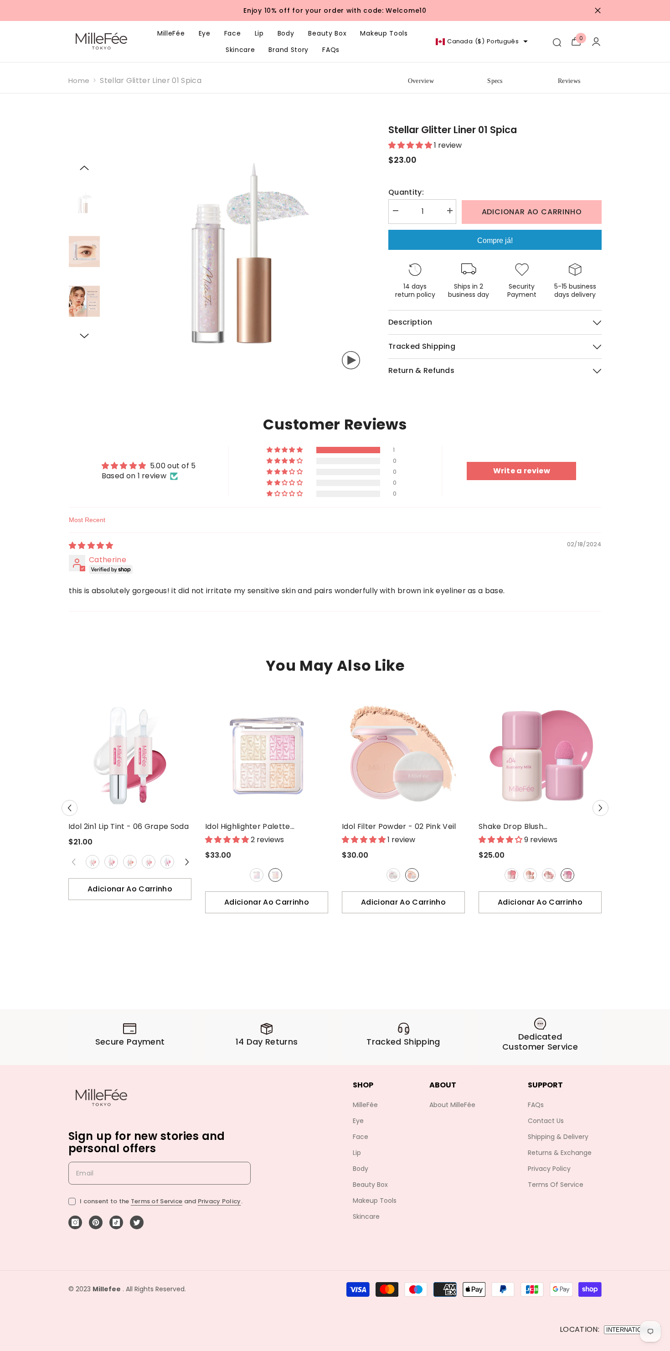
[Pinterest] (96, 1222)
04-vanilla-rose (148, 862)
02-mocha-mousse (530, 875)
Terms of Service (156, 1201)
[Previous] (84, 168)
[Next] (84, 336)
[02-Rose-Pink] (275, 875)
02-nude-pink (111, 862)
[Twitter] (137, 1222)
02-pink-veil (412, 875)
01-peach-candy (92, 862)
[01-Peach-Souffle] (511, 875)
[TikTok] (116, 1222)
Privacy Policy (219, 1201)
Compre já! (495, 240)
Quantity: (406, 192)
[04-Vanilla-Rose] (148, 862)
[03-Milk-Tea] (130, 862)
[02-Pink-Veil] (412, 875)
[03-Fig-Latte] (549, 875)
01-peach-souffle (511, 875)
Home (78, 80)
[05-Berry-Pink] (167, 862)
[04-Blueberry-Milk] (567, 875)
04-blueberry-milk (567, 875)
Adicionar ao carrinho (532, 212)
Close (598, 11)
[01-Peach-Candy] (92, 862)
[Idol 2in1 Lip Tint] (129, 755)
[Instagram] (75, 1222)
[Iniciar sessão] (596, 41)
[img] (91, 545)
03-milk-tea (130, 862)
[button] (285, 450)
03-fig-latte (549, 875)
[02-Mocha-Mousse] (530, 875)
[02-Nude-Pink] (111, 862)
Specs (495, 81)
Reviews (569, 81)
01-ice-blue (256, 875)
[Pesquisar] (556, 41)
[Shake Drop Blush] (540, 755)
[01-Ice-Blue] (256, 875)
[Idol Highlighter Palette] (266, 755)
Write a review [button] (521, 471)
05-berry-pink (167, 862)
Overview (421, 81)
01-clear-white (393, 875)
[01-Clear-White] (393, 875)
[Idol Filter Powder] (403, 755)
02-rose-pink (275, 875)
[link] (129, 1037)
